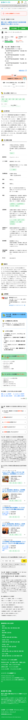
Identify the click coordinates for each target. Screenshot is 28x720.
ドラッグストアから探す (15, 669)
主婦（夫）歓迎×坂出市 (18, 602)
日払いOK (23, 564)
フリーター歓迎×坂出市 (7, 609)
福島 (19, 641)
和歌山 (15, 637)
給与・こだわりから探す (14, 664)
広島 (10, 651)
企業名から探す (4, 666)
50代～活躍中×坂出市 (16, 611)
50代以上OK (4, 566)
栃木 (16, 628)
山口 (13, 651)
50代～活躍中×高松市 (19, 395)
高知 (22, 651)
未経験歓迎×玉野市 (6, 611)
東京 (3, 628)
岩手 (9, 641)
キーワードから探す (13, 666)
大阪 (3, 637)
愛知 (3, 632)
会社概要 (3, 709)
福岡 (3, 655)
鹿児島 (18, 655)
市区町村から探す (5, 662)
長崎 (8, 655)
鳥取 (3, 651)
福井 (10, 646)
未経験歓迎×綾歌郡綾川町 (7, 607)
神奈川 (5, 628)
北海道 (3, 641)
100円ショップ (12, 566)
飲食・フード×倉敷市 (6, 598)
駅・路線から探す (14, 662)
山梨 (13, 646)
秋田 (14, 641)
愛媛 (20, 651)
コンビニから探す (5, 669)
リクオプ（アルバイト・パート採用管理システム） (12, 677)
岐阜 (10, 632)
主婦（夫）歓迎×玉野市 (18, 609)
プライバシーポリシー (19, 709)
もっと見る (23, 398)
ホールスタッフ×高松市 (18, 394)
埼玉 (9, 628)
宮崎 (15, 655)
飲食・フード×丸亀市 (6, 600)
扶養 (6, 564)
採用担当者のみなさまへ (6, 714)
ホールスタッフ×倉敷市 (17, 600)
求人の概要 (4, 28)
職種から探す (23, 662)
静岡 (5, 632)
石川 (8, 646)
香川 (18, 651)
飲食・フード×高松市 (6, 394)
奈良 (13, 637)
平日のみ (11, 564)
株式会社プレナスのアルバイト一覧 (17, 305)
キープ (22, 3)
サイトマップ (13, 712)
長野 (15, 646)
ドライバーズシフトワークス (7, 675)
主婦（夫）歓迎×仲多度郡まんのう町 (9, 613)
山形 (16, 641)
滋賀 (10, 637)
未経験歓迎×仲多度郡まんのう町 (9, 615)
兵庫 (5, 637)
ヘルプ (7, 709)
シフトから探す (4, 664)
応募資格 (23, 28)
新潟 (3, 646)
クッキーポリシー (5, 712)
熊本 (10, 655)
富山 (5, 646)
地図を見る (22, 70)
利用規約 (11, 709)
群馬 (19, 628)
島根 (5, 651)
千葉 (11, 628)
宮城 (11, 641)
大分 (13, 655)
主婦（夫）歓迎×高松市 (6, 395)
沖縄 (21, 655)
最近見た (18, 3)
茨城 (14, 628)
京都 (8, 637)
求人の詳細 (14, 28)
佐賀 (5, 655)
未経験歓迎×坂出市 (18, 607)
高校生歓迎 (17, 564)
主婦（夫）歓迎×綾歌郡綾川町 (8, 605)
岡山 (8, 651)
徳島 (15, 651)
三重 (8, 632)
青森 (6, 641)
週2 (2, 564)
